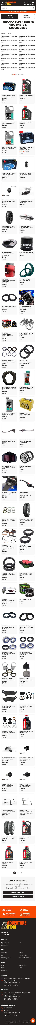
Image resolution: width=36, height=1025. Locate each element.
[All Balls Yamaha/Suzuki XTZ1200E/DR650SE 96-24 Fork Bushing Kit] (9, 536)
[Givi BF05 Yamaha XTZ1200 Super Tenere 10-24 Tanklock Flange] (9, 483)
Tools (20, 968)
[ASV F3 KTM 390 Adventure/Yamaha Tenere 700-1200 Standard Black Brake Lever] (27, 483)
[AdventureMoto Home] (13, 925)
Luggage (4, 970)
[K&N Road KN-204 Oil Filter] (27, 457)
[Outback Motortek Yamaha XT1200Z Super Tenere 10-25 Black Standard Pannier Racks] (9, 801)
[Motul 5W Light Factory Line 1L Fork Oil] (27, 722)
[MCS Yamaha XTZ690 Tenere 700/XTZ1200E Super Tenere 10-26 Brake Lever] (27, 431)
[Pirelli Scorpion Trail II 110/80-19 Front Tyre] (9, 828)
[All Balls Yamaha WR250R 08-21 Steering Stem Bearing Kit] (9, 669)
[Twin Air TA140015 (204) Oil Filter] (27, 243)
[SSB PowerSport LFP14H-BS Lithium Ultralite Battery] (9, 86)
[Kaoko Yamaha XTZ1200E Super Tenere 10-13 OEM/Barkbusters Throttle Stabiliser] (27, 749)
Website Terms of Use (25, 958)
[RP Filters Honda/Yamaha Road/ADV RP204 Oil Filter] (9, 324)
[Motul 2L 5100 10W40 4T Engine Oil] (27, 113)
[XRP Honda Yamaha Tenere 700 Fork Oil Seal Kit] (27, 617)
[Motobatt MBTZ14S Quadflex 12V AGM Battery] (27, 404)
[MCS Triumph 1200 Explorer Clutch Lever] (9, 431)
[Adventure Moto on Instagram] (4, 934)
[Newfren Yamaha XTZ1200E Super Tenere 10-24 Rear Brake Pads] (27, 669)
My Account (5, 943)
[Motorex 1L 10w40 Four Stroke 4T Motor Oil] (9, 404)
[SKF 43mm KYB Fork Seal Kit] (9, 297)
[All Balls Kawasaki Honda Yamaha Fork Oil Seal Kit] (9, 564)
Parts (2, 965)
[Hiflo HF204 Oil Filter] (27, 590)
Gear (2, 968)
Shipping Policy (6, 958)
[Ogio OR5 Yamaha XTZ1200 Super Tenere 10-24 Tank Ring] (9, 378)
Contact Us (4, 945)
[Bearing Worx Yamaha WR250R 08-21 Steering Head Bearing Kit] (9, 510)
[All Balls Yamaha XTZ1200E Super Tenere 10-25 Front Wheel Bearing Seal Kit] (27, 643)
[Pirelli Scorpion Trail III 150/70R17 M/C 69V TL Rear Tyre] (9, 217)
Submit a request (18, 892)
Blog (2, 955)
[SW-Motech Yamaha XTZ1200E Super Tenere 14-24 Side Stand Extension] (9, 243)
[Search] (33, 8)
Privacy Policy (23, 955)
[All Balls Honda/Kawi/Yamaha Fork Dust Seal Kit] (27, 536)
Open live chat (18, 897)
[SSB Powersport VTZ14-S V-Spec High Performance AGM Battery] (27, 138)
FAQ (20, 943)
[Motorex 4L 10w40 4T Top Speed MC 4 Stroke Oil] (9, 138)
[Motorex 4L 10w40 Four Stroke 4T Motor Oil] (9, 113)
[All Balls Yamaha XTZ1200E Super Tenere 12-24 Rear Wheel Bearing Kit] (9, 643)
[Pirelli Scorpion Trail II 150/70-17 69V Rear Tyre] (27, 510)
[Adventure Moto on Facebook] (2, 934)
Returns (21, 953)
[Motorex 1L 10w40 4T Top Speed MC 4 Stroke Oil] (27, 378)
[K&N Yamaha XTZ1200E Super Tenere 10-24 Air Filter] (9, 457)
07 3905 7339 (8, 1008)
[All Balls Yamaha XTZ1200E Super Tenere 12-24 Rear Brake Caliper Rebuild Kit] (27, 696)
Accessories (22, 965)
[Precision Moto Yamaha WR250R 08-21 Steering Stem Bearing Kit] (9, 352)
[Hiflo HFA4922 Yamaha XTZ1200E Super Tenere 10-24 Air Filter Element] (27, 564)
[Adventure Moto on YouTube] (8, 934)
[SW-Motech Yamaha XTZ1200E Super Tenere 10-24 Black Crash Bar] (27, 297)
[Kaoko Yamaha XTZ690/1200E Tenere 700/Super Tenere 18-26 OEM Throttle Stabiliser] (27, 775)
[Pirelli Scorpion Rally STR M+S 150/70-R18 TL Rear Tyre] (27, 164)
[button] (32, 1020)
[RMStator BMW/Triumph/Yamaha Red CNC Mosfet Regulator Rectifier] (9, 270)
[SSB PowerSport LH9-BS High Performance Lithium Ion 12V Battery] (9, 164)
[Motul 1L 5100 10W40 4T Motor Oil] (27, 853)
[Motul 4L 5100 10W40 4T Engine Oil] (27, 86)
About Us (4, 953)
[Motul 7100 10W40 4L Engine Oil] (27, 828)
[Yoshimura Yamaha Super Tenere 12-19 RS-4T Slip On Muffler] (27, 217)
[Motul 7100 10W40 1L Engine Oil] (9, 853)
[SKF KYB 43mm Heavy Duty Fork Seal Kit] (27, 270)
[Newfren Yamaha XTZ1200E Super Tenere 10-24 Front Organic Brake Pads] (9, 696)
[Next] (21, 873)
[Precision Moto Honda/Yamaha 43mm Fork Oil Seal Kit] (27, 352)
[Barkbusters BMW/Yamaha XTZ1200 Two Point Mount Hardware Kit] (27, 801)
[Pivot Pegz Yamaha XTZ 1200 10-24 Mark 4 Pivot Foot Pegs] (27, 324)
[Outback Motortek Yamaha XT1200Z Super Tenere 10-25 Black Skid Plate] (27, 191)
